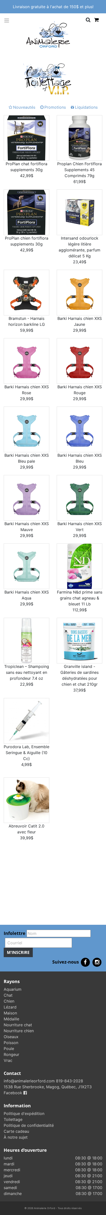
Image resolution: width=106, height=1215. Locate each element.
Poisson (11, 1042)
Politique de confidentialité (29, 1125)
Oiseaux (11, 1036)
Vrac (8, 1060)
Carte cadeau (16, 1131)
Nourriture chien (19, 1030)
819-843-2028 (69, 1080)
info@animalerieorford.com (29, 1080)
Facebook (13, 1092)
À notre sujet (16, 1137)
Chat (8, 995)
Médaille (11, 1018)
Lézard (10, 1007)
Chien (9, 1001)
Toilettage (13, 1119)
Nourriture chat (18, 1024)
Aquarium (12, 989)
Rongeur (11, 1054)
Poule (9, 1048)
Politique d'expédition (24, 1113)
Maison (10, 1012)
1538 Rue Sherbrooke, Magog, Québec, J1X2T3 (48, 1086)
